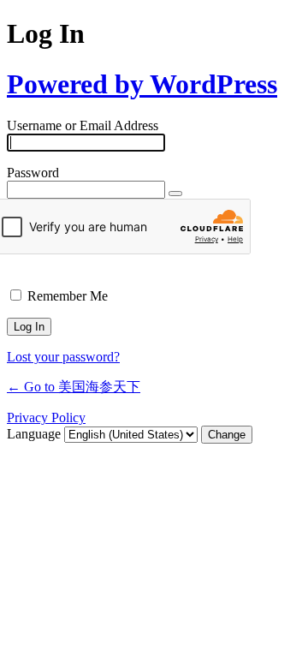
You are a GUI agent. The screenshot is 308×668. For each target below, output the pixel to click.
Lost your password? (63, 356)
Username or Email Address (82, 125)
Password (33, 172)
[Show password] (175, 193)
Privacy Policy (46, 417)
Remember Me (67, 296)
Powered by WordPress (142, 84)
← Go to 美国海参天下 (73, 386)
